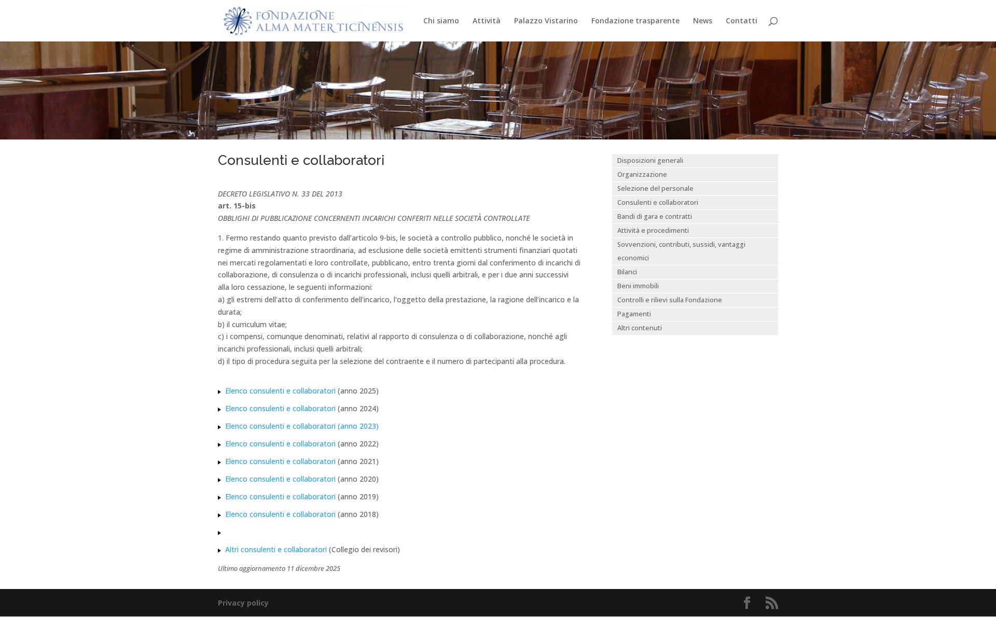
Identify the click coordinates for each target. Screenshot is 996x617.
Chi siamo (441, 21)
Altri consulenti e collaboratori (276, 549)
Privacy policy (243, 603)
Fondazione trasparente (635, 21)
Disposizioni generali (650, 160)
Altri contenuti (639, 328)
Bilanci (627, 272)
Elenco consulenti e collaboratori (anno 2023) (302, 426)
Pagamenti (634, 314)
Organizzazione (642, 174)
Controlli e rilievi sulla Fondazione (669, 300)
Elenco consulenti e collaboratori (281, 391)
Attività (487, 21)
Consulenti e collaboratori (657, 202)
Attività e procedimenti (653, 230)
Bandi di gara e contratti (654, 216)
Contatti (741, 21)
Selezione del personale (655, 188)
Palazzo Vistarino (546, 21)
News (702, 21)
